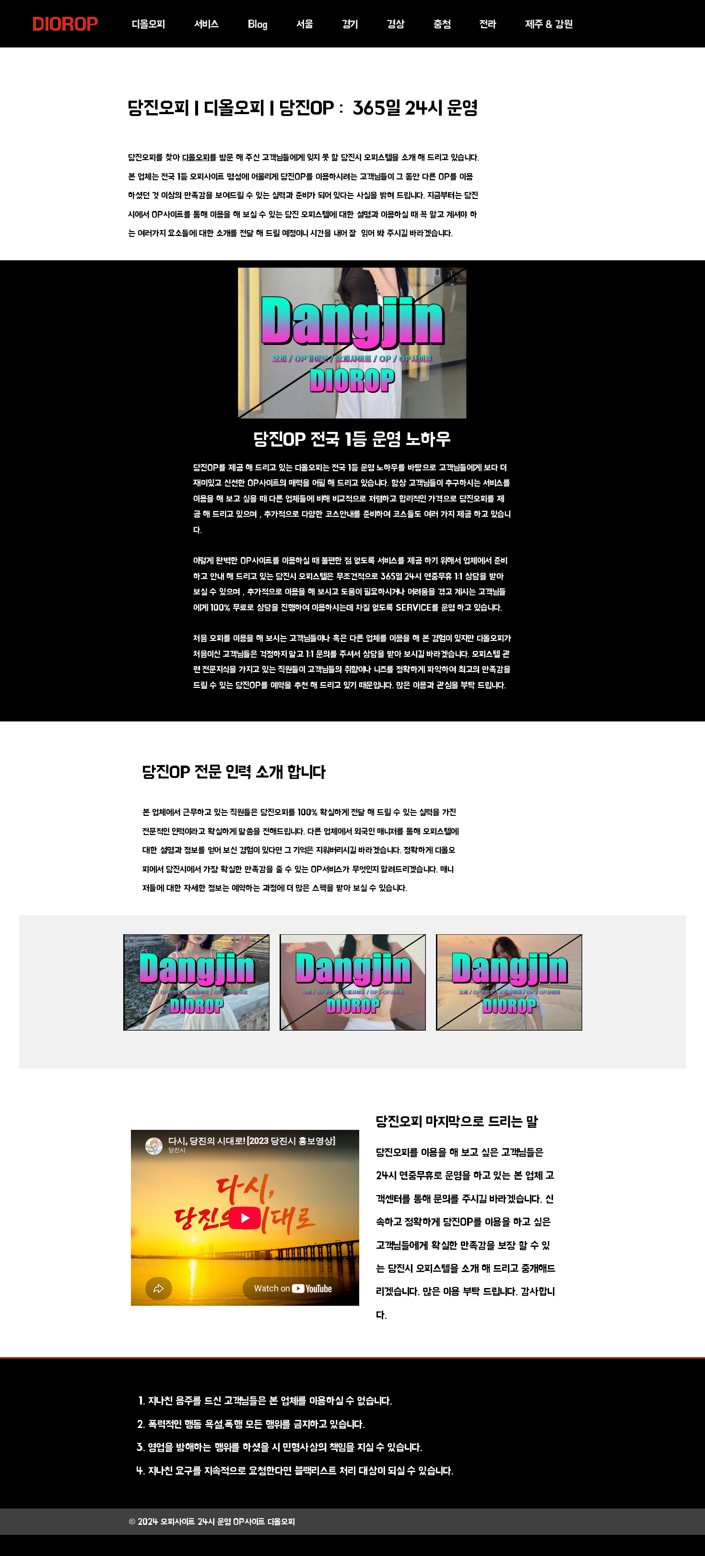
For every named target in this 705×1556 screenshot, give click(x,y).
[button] (206, 24)
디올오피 (196, 157)
